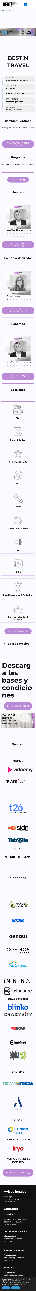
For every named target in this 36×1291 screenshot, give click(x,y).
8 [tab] (28, 231)
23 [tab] (20, 236)
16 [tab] (25, 234)
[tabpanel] (18, 219)
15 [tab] (22, 234)
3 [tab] (13, 231)
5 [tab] (19, 231)
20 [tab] (12, 236)
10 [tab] (7, 234)
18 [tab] (30, 234)
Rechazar (15, 1287)
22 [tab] (18, 236)
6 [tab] (22, 231)
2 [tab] (10, 231)
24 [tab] (23, 236)
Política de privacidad (12, 1199)
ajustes (26, 1284)
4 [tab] (16, 231)
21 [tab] (15, 236)
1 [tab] (7, 231)
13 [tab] (16, 234)
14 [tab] (19, 234)
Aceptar (6, 1287)
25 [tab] (26, 236)
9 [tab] (30, 231)
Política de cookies (11, 1202)
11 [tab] (10, 234)
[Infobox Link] (18, 411)
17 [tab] (28, 234)
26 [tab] (29, 236)
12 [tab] (13, 234)
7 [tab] (25, 231)
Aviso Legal (8, 1197)
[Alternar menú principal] (25, 4)
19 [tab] (9, 236)
